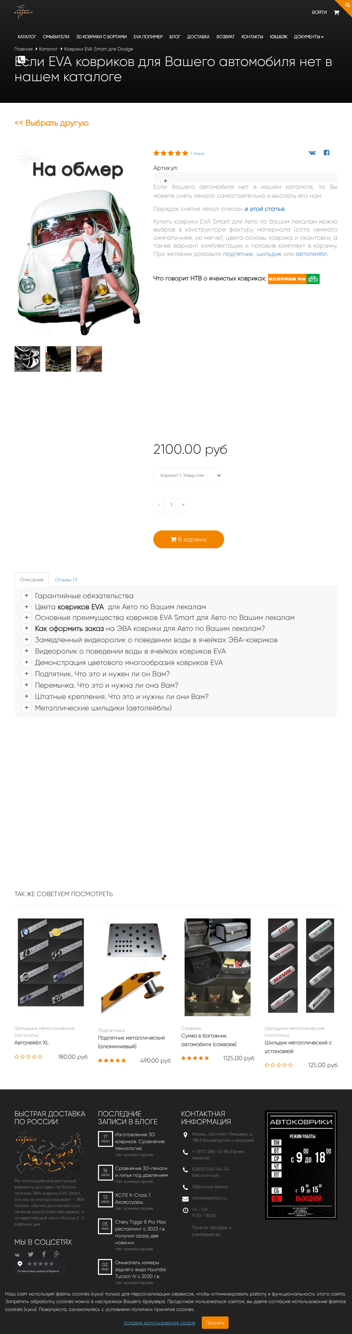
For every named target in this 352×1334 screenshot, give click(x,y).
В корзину (191, 539)
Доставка (198, 36)
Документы (307, 36)
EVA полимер (148, 36)
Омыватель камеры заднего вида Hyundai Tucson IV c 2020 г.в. (140, 1269)
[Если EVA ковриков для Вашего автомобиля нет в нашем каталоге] (78, 244)
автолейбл (311, 253)
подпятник (238, 253)
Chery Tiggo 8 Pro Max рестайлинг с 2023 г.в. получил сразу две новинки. (140, 1232)
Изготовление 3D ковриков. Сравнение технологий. (140, 1141)
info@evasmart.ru (209, 1198)
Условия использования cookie (159, 1322)
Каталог (27, 36)
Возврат (226, 36)
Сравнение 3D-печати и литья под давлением (141, 1171)
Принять (215, 1322)
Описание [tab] (31, 579)
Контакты (252, 36)
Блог (174, 36)
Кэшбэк (278, 36)
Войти (319, 12)
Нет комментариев (134, 1154)
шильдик (269, 253)
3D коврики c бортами (101, 36)
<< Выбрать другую (51, 123)
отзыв (197, 153)
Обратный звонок (210, 1186)
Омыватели (56, 36)
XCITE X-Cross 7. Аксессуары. (133, 1198)
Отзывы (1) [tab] (66, 579)
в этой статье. (264, 208)
